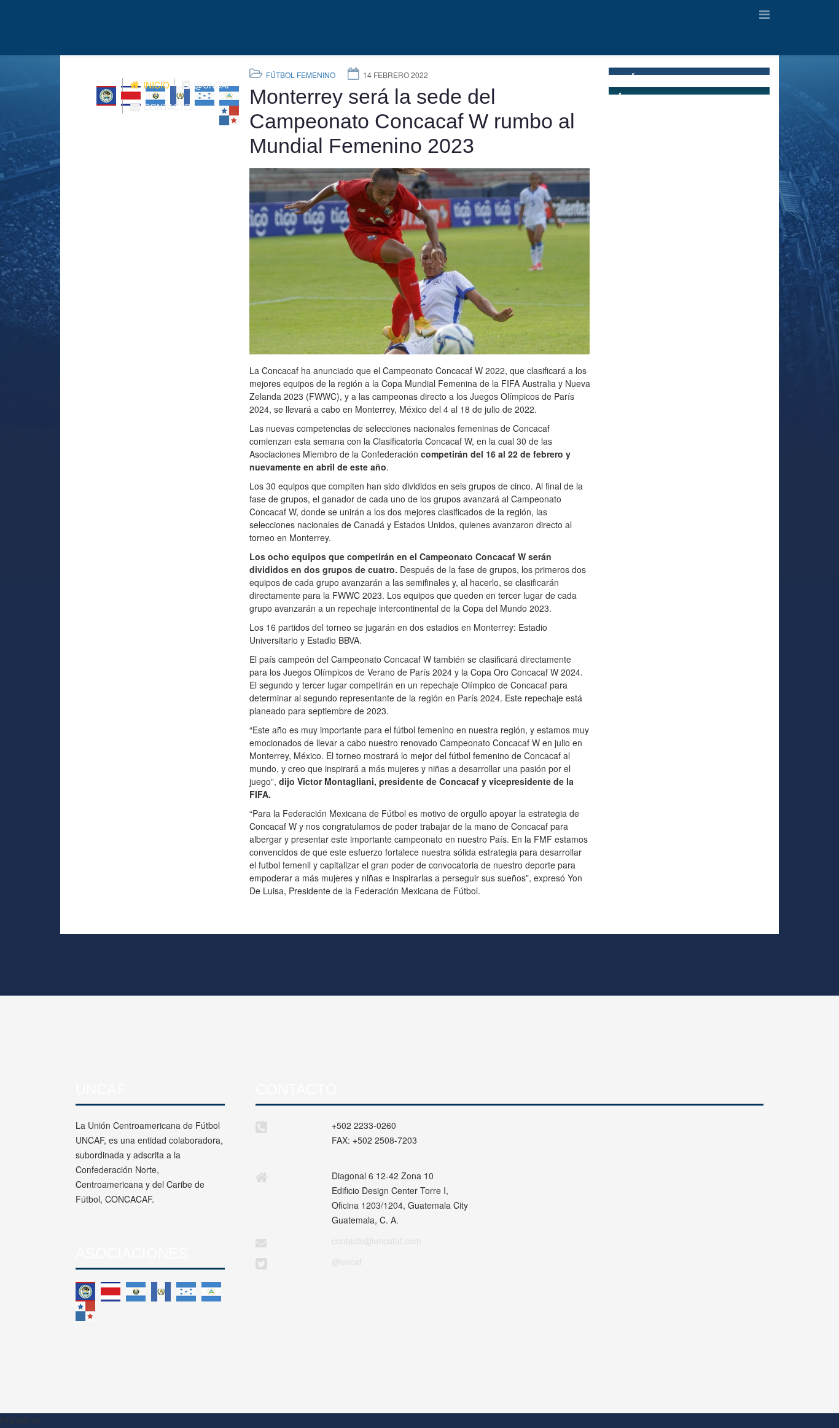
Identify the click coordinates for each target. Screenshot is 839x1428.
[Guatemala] (161, 1291)
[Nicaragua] (211, 1291)
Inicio (155, 85)
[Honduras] (186, 1291)
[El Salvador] (136, 1291)
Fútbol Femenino (300, 74)
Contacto (166, 107)
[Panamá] (85, 1311)
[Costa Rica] (110, 1291)
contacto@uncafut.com (376, 1241)
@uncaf (347, 1261)
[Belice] (85, 1291)
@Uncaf (212, 85)
